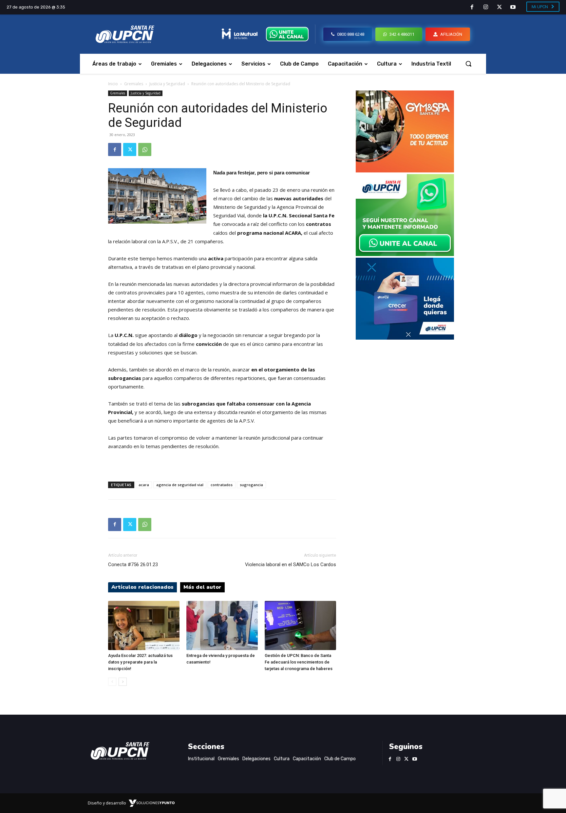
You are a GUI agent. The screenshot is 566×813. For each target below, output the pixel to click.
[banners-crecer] (405, 338)
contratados (222, 484)
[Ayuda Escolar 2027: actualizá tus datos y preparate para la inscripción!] (143, 625)
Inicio (113, 84)
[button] (468, 63)
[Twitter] (499, 7)
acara (144, 484)
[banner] (405, 254)
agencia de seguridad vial (179, 484)
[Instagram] (486, 7)
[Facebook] (472, 7)
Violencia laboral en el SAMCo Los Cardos (290, 564)
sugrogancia (251, 484)
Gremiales (133, 84)
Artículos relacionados (142, 587)
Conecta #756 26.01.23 (133, 564)
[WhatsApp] (144, 149)
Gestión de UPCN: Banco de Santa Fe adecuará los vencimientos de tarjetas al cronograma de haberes (298, 662)
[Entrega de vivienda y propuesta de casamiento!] (222, 625)
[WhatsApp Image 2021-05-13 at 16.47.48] (405, 171)
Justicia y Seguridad (167, 84)
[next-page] (123, 682)
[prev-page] (112, 682)
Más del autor (202, 587)
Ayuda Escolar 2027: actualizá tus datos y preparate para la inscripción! (140, 662)
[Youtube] (513, 7)
